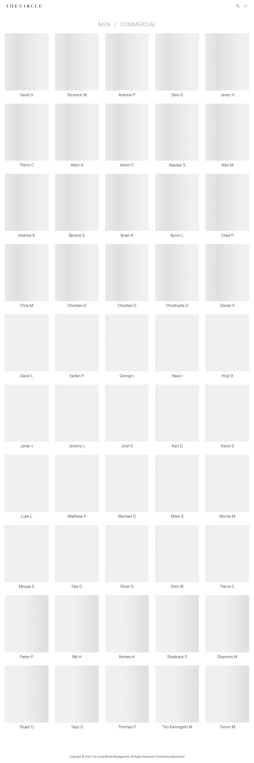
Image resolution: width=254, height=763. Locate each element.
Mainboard (177, 756)
